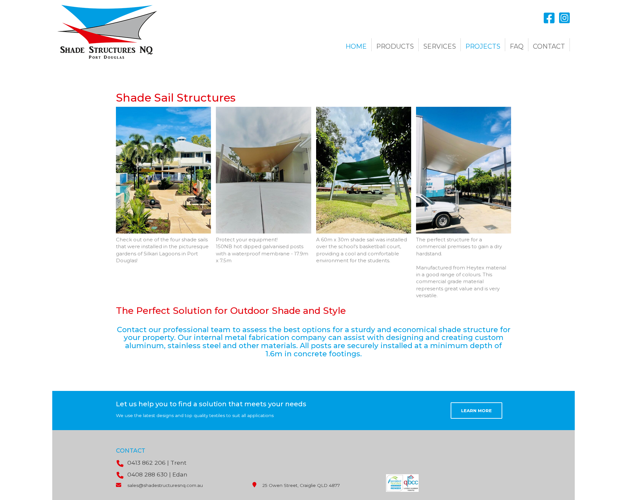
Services (439, 46)
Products (395, 46)
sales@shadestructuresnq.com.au (165, 485)
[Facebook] (549, 18)
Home (356, 46)
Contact (549, 46)
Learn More (476, 410)
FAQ (516, 46)
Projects (482, 46)
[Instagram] (564, 18)
